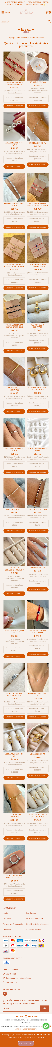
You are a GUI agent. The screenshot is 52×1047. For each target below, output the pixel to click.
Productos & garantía (13, 924)
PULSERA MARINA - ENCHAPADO (14, 816)
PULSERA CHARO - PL (14, 509)
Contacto (7, 918)
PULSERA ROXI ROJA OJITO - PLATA (38, 632)
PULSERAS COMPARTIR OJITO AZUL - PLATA (37, 265)
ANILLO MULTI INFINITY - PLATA (14, 144)
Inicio (5, 913)
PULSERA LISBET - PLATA (37, 509)
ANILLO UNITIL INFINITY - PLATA (14, 450)
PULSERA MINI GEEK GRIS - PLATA (14, 205)
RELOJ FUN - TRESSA (38, 82)
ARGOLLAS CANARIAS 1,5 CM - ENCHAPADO (37, 389)
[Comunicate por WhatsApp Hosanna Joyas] (46, 1026)
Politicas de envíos (34, 918)
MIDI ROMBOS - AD (38, 568)
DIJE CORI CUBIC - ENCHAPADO (38, 326)
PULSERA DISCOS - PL (37, 143)
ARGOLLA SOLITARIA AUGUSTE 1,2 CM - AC (14, 877)
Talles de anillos (33, 929)
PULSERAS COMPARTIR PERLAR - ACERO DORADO (37, 205)
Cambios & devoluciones (37, 924)
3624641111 (11, 974)
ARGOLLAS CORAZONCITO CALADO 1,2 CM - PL (14, 569)
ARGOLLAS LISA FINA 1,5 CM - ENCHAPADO (37, 816)
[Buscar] (49, 21)
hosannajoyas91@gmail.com (18, 978)
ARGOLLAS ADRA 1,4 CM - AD (14, 755)
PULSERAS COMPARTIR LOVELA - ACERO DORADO (14, 265)
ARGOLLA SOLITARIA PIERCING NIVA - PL (14, 694)
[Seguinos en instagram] (5, 994)
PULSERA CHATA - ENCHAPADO (14, 389)
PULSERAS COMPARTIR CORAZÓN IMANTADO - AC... (14, 83)
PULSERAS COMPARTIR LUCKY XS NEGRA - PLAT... (14, 326)
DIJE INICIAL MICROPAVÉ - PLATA (37, 450)
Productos (31, 913)
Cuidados (7, 929)
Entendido (26, 1043)
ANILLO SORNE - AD (37, 754)
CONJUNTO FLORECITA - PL (37, 694)
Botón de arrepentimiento (26, 1029)
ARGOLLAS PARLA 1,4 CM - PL (14, 632)
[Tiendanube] (26, 1017)
